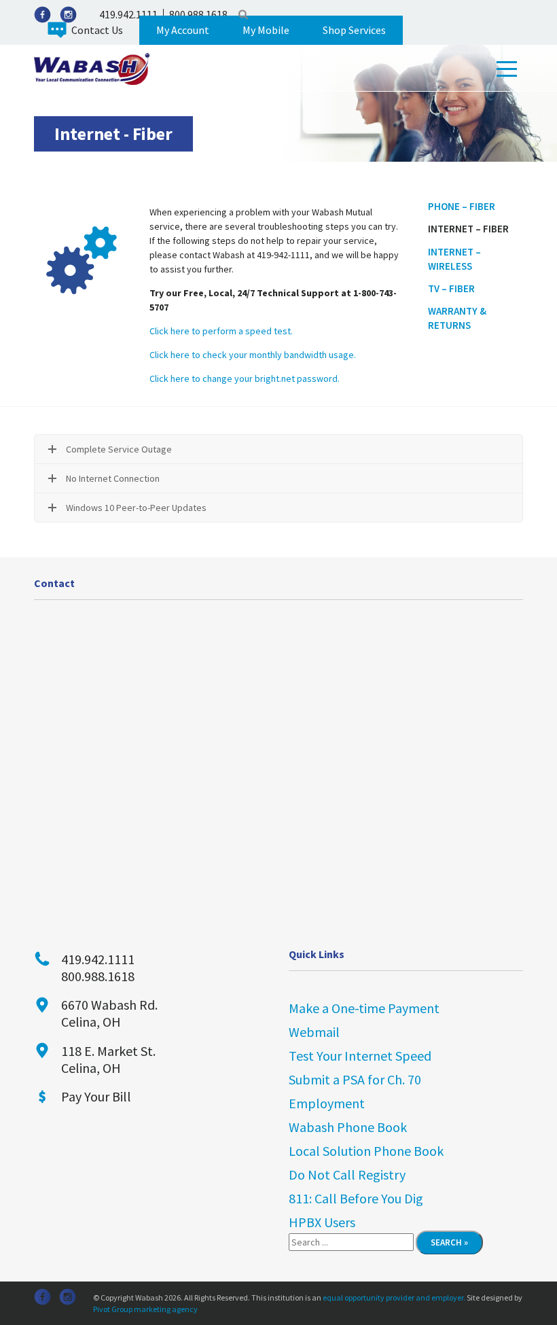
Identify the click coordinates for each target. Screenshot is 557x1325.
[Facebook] (42, 14)
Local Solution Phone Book (366, 1150)
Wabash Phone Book (348, 1126)
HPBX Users (322, 1222)
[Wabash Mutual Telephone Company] (91, 68)
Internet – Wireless (454, 258)
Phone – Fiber (461, 206)
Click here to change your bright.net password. (244, 378)
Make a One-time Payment (364, 1008)
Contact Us (97, 30)
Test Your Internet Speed (360, 1055)
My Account (182, 30)
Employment (327, 1103)
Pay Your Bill (96, 1096)
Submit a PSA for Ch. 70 (355, 1079)
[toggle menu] (506, 69)
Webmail (314, 1031)
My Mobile (265, 30)
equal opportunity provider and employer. (394, 1297)
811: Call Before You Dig (356, 1198)
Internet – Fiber (468, 228)
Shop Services (354, 30)
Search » (449, 1242)
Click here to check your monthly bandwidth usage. (252, 355)
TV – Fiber (451, 288)
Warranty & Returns (457, 318)
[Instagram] (68, 14)
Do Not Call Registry (347, 1174)
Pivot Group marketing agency (145, 1309)
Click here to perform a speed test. (221, 331)
